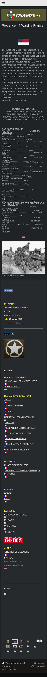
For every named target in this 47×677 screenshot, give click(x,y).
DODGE (8, 493)
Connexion (39, 663)
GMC (7, 498)
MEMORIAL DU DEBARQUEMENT (21, 470)
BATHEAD (8, 558)
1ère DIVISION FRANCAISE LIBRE (21, 381)
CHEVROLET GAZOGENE (17, 552)
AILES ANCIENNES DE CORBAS (20, 428)
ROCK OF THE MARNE (15, 439)
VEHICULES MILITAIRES (15, 515)
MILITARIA (9, 520)
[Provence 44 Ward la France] (23, 257)
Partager (9, 291)
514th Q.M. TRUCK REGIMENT (19, 444)
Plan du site (8, 666)
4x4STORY (9, 532)
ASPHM (8, 411)
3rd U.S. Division (12, 386)
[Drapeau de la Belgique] (23, 420)
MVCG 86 (9, 423)
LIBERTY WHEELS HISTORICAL (19, 417)
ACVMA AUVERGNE (14, 405)
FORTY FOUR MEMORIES (16, 449)
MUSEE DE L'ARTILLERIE (16, 465)
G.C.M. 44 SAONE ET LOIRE (18, 433)
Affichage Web (37, 666)
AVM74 (7, 400)
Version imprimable (14, 663)
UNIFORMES (10, 526)
